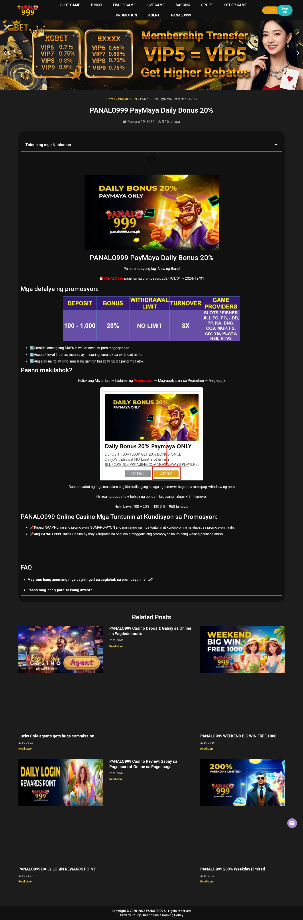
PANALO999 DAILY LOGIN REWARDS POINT (57, 869)
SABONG (183, 5)
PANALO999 (181, 15)
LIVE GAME (156, 5)
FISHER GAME (124, 5)
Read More (25, 748)
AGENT (154, 15)
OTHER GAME (235, 5)
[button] (5, 53)
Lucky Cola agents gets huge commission (56, 736)
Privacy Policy (130, 915)
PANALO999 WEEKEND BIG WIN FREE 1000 (238, 736)
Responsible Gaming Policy (163, 915)
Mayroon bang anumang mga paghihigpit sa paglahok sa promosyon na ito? (90, 579)
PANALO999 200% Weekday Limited (232, 869)
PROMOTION (126, 15)
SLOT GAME (70, 5)
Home (110, 99)
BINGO (96, 5)
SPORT (207, 5)
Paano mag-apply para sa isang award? (60, 590)
